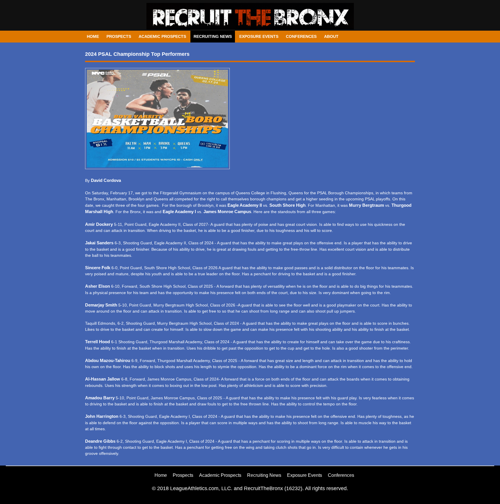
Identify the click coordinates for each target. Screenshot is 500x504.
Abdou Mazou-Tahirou (107, 360)
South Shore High (287, 205)
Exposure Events (258, 36)
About (331, 36)
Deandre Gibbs (100, 441)
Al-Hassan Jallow (102, 378)
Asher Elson (97, 286)
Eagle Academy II (244, 205)
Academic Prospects (162, 36)
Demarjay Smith (101, 304)
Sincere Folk (97, 267)
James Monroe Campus (227, 211)
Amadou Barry (100, 397)
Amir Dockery (99, 224)
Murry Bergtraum (366, 205)
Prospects (118, 36)
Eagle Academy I (179, 211)
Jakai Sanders (99, 242)
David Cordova (106, 180)
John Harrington (101, 416)
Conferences (301, 36)
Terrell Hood (97, 341)
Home (93, 36)
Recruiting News (213, 36)
